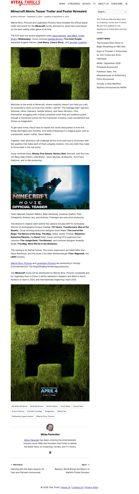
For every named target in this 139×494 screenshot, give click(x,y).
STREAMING (74, 3)
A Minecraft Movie (19, 406)
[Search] (125, 11)
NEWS (62, 3)
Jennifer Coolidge (78, 42)
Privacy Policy (91, 487)
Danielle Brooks (55, 39)
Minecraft (61, 411)
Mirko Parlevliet (19, 17)
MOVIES (86, 3)
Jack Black (72, 35)
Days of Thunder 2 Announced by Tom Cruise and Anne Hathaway (112, 55)
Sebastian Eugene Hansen (22, 416)
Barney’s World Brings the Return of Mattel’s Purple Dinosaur (72, 469)
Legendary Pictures (46, 263)
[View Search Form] (126, 3)
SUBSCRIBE (117, 3)
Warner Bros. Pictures (21, 263)
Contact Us (77, 487)
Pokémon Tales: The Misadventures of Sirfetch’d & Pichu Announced (111, 75)
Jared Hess (78, 406)
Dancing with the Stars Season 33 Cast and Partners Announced (27, 469)
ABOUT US (103, 3)
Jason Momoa (59, 35)
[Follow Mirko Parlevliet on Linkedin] (50, 452)
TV (94, 3)
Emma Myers (52, 406)
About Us (65, 487)
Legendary (49, 411)
